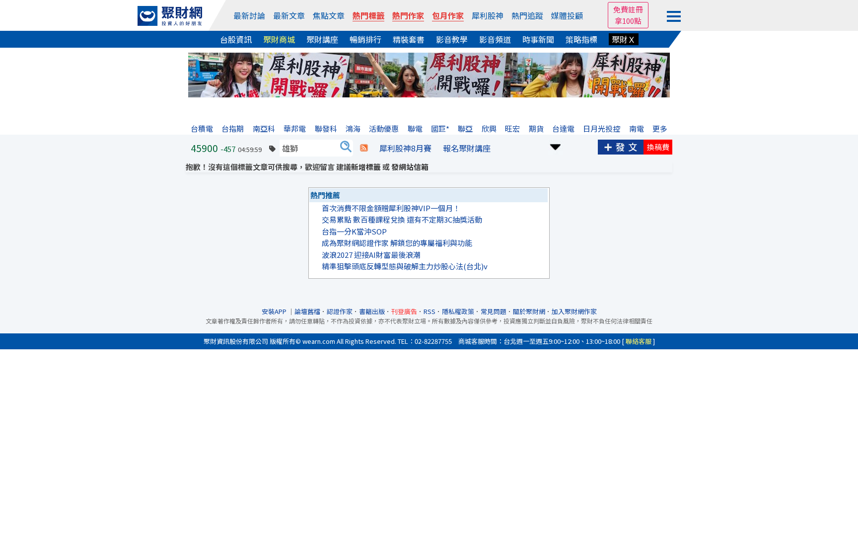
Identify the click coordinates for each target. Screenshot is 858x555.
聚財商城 (279, 39)
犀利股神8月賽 (405, 148)
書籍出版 (372, 311)
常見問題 (493, 311)
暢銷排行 (365, 39)
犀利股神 (487, 15)
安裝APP (275, 311)
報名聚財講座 (467, 148)
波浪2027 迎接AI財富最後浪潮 (371, 254)
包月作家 (448, 15)
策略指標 (581, 39)
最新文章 (289, 15)
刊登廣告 (404, 311)
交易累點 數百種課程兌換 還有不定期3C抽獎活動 (402, 219)
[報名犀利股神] (429, 74)
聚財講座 (322, 39)
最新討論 (249, 15)
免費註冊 (628, 9)
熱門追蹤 (527, 15)
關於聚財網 (529, 311)
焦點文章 (329, 15)
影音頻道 (495, 39)
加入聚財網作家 (574, 311)
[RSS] (364, 148)
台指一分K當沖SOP (354, 231)
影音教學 (452, 39)
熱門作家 (408, 15)
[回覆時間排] (555, 146)
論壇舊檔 (307, 311)
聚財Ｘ (624, 39)
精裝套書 (409, 39)
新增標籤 (366, 166)
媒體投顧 (567, 15)
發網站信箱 (410, 166)
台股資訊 (236, 39)
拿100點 (628, 20)
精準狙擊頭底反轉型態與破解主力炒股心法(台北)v (405, 266)
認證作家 (340, 311)
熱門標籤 (368, 15)
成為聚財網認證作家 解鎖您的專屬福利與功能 (397, 243)
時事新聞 (538, 39)
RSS (429, 311)
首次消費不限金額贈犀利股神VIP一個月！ (391, 208)
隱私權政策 (458, 311)
